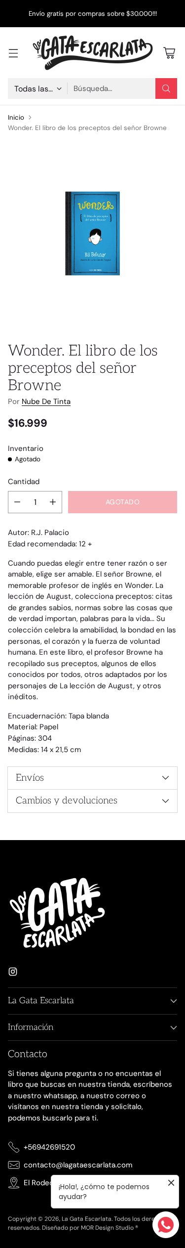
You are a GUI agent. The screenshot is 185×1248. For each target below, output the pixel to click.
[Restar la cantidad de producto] (17, 502)
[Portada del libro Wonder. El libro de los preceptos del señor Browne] (92, 233)
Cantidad (23, 482)
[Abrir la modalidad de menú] (13, 53)
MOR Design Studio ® (109, 1228)
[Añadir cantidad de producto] (53, 502)
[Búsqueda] (166, 88)
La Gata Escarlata (86, 1219)
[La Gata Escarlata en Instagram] (13, 973)
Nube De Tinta (46, 401)
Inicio (16, 117)
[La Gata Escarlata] (92, 52)
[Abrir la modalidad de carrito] (169, 53)
